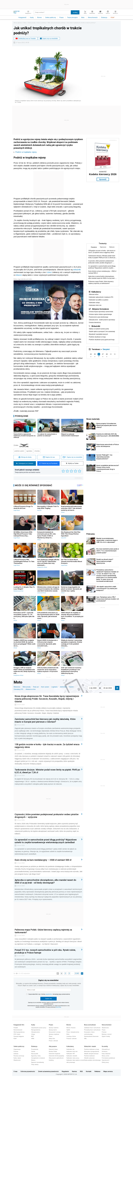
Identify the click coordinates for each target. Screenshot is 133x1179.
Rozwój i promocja (19, 1055)
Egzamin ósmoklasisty (37, 1062)
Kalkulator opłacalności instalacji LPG (101, 297)
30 (115, 354)
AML (85, 1038)
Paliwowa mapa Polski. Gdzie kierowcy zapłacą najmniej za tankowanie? (101, 282)
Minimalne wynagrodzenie (91, 1051)
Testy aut (36, 687)
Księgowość (22, 17)
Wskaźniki (95, 326)
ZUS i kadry (17, 1034)
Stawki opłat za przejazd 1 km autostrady (102, 331)
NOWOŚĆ (103, 172)
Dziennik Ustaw (53, 1049)
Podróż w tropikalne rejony (26, 152)
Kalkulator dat (70, 1049)
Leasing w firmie (71, 1036)
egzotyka (29, 451)
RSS (81, 1071)
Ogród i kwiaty (106, 1036)
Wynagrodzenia (35, 1030)
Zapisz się (48, 998)
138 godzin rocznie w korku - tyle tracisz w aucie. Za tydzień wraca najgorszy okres (101, 251)
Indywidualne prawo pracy (38, 1027)
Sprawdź (102, 179)
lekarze (19, 275)
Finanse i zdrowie (71, 1038)
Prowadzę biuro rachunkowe (92, 1030)
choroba (37, 451)
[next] (82, 973)
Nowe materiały (93, 419)
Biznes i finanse (70, 1027)
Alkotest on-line (31, 689)
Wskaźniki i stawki (90, 1046)
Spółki (68, 1030)
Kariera (74, 1071)
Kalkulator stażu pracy (72, 1058)
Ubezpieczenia (35, 1032)
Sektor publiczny (50, 17)
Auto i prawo (45, 687)
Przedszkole (34, 1049)
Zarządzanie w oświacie (38, 1058)
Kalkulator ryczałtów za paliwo (98, 300)
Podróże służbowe (89, 1055)
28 (107, 354)
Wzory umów (105, 1055)
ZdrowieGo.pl (105, 1049)
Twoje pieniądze (72, 17)
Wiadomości (105, 1027)
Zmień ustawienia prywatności (48, 1071)
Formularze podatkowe (108, 1058)
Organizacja (17, 1049)
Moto (82, 17)
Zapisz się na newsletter (74, 457)
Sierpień (106, 349)
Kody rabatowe (106, 1053)
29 (111, 354)
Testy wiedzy (34, 1064)
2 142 (77, 973)
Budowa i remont (106, 1034)
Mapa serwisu (108, 1071)
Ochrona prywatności (28, 1071)
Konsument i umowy (54, 1032)
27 (103, 354)
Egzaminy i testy (36, 1055)
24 (91, 354)
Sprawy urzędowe (54, 1034)
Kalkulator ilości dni (95, 305)
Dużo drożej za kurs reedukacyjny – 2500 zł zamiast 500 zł (102, 272)
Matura (33, 1060)
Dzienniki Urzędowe (54, 1053)
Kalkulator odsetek (71, 1055)
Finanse (104, 1032)
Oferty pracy (105, 1062)
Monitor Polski (53, 1051)
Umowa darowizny (95, 322)
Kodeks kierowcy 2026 (103, 174)
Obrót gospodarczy (19, 1032)
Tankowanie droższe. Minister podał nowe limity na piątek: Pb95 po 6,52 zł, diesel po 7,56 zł (101, 257)
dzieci (49, 272)
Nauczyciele (34, 1053)
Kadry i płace (17, 1058)
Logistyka (54, 687)
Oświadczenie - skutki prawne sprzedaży (102, 319)
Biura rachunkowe (90, 1025)
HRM (32, 1038)
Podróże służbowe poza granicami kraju (102, 339)
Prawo (61, 17)
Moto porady (31, 22)
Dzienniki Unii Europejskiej (56, 1055)
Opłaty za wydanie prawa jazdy (99, 329)
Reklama (97, 1071)
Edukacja (104, 17)
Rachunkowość (18, 1030)
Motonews (17, 687)
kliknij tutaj (58, 1007)
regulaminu (49, 994)
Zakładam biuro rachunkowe (92, 1027)
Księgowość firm (19, 1025)
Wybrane (111, 247)
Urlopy (33, 1034)
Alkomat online (93, 294)
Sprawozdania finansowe (91, 1036)
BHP (32, 1036)
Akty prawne (53, 1046)
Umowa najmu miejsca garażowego (100, 314)
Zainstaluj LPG (18, 689)
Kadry (32, 17)
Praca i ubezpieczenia (72, 1032)
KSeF (112, 17)
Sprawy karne (53, 1030)
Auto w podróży (41, 22)
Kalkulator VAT (70, 1053)
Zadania (16, 1053)
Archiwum (104, 1051)
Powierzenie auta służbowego (98, 317)
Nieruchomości (93, 17)
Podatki (16, 1027)
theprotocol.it (105, 1060)
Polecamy (90, 534)
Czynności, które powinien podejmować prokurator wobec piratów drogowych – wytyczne (101, 262)
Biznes (39, 17)
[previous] (58, 973)
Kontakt (88, 1071)
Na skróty (105, 1046)
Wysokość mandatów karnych (98, 334)
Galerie (71, 687)
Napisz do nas (50, 457)
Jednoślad (63, 687)
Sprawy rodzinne (53, 1027)
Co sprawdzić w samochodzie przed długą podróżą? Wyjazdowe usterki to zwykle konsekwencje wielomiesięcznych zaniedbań (101, 267)
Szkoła (33, 1051)
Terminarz (96, 349)
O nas (15, 1071)
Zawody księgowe (19, 1036)
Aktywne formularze (100, 309)
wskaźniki (77, 270)
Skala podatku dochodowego (92, 1060)
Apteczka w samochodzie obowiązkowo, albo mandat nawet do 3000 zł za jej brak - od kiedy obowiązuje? (101, 277)
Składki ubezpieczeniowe (91, 1053)
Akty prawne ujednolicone (56, 1058)
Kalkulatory (96, 291)
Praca (50, 1036)
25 (95, 354)
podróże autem (19, 451)
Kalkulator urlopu (94, 302)
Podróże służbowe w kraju (97, 337)
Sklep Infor (52, 1038)
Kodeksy (51, 1060)
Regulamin (65, 1071)
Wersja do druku (26, 457)
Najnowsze (103, 247)
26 (99, 354)
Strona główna (18, 22)
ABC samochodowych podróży (56, 22)
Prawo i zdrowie (53, 1040)
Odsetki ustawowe (89, 1058)
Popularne (94, 247)
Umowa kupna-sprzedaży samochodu (101, 311)
